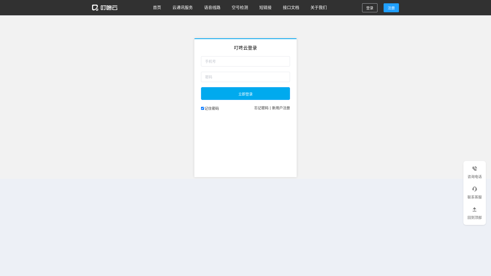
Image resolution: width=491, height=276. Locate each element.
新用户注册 (281, 107)
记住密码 (212, 108)
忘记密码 (261, 107)
